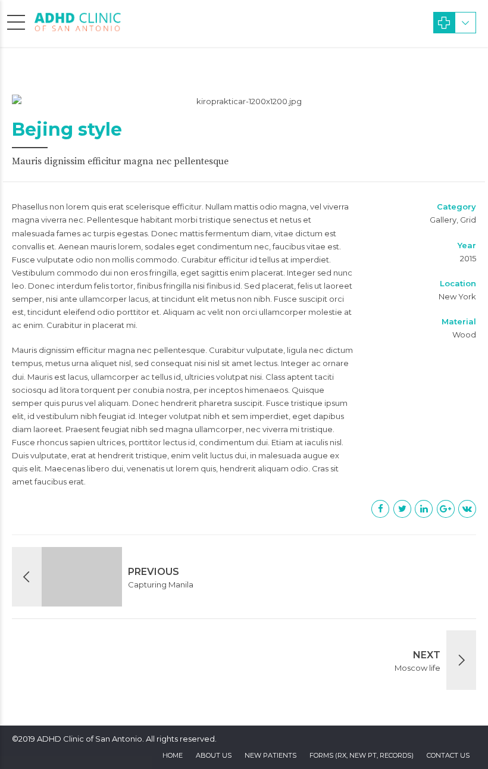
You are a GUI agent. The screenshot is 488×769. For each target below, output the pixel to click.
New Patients (270, 755)
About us (214, 755)
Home (172, 755)
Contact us (448, 755)
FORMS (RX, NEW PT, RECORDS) (361, 755)
